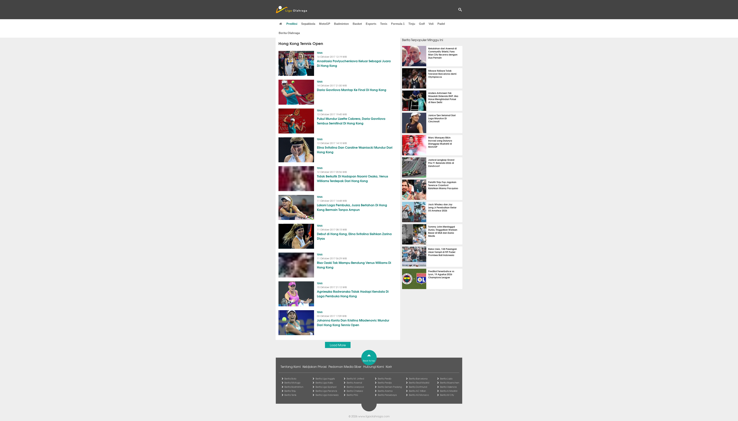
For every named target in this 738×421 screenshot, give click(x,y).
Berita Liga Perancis (326, 391)
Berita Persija (385, 382)
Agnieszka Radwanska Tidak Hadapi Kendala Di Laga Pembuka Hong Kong (353, 293)
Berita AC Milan (417, 391)
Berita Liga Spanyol (326, 387)
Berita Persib (384, 378)
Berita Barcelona (418, 378)
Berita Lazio (446, 378)
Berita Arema (385, 391)
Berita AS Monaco (419, 395)
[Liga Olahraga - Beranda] (291, 9)
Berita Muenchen (449, 382)
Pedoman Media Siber (344, 366)
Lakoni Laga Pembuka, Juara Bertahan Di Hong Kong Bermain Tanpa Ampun (352, 207)
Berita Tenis (290, 395)
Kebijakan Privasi (315, 366)
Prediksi (291, 23)
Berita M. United (355, 378)
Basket (357, 23)
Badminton (341, 23)
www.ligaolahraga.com (374, 416)
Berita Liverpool (355, 387)
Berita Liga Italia (324, 382)
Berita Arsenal (354, 382)
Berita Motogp (292, 382)
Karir (389, 366)
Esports (371, 23)
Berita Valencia (448, 387)
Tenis (383, 23)
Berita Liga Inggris (325, 378)
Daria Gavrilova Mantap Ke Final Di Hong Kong (351, 89)
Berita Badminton (293, 387)
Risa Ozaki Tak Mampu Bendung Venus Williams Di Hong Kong (354, 264)
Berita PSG (352, 395)
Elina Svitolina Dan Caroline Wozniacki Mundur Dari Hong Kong (354, 149)
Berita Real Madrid (419, 382)
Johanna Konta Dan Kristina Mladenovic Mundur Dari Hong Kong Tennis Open (353, 322)
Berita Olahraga (289, 33)
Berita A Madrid (448, 391)
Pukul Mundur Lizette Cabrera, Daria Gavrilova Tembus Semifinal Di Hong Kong (351, 120)
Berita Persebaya (387, 395)
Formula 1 (398, 23)
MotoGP (324, 23)
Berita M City (447, 395)
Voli (431, 23)
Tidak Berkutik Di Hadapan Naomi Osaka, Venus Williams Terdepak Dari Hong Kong (352, 178)
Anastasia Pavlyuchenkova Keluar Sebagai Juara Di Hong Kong (354, 63)
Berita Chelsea (355, 391)
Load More (338, 345)
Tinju (411, 23)
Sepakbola (308, 23)
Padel (441, 23)
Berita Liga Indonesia (327, 395)
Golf (422, 23)
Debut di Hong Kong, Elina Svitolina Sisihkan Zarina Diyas (354, 236)
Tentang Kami (291, 366)
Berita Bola (290, 378)
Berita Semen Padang (390, 387)
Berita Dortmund (418, 387)
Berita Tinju (290, 391)
